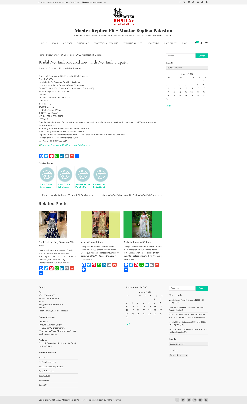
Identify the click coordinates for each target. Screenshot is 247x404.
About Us (42, 357)
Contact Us (43, 385)
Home (44, 43)
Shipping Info (44, 380)
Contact (67, 43)
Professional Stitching (106, 43)
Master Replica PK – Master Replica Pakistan (123, 30)
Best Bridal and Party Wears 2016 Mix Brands (56, 243)
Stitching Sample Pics (47, 362)
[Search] (206, 2)
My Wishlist (170, 43)
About (55, 43)
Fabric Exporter (74, 68)
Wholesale (83, 43)
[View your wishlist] (206, 43)
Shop (184, 43)
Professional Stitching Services (51, 366)
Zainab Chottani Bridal (92, 241)
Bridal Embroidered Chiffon (137, 241)
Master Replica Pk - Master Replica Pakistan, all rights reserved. (91, 399)
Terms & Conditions (46, 371)
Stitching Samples (132, 43)
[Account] (201, 43)
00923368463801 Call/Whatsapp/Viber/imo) (60, 2)
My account (153, 43)
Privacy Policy (44, 376)
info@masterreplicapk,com (95, 2)
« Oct (168, 105)
